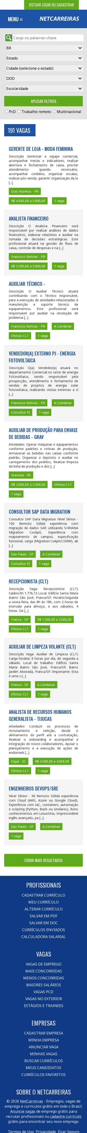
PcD (12, 111)
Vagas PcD (43, 991)
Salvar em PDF (43, 915)
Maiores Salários (43, 984)
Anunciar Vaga (43, 1047)
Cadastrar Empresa (43, 1033)
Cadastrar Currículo (43, 895)
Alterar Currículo (44, 909)
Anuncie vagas (22, 1111)
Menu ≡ (15, 19)
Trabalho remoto (36, 111)
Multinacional (69, 111)
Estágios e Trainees (43, 1005)
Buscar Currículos (43, 1060)
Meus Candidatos (43, 1067)
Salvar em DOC (43, 922)
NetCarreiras (31, 1101)
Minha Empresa (43, 1040)
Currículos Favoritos (43, 1074)
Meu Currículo (43, 902)
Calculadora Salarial (43, 936)
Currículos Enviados (43, 929)
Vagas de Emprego (43, 964)
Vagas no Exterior (43, 998)
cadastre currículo (65, 1116)
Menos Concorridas (43, 978)
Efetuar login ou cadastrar (51, 5)
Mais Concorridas (43, 971)
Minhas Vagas (43, 1053)
